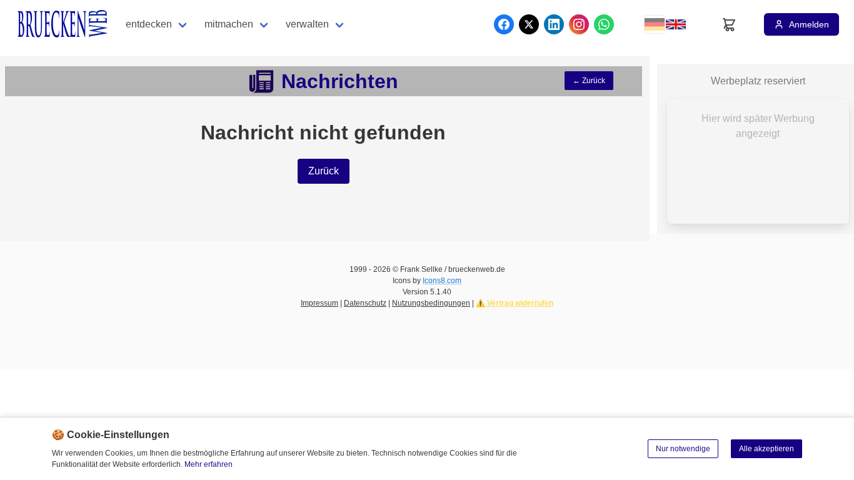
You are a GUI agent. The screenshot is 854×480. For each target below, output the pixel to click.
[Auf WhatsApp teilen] (604, 24)
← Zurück (589, 80)
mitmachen (228, 24)
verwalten (307, 24)
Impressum (319, 303)
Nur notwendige (683, 448)
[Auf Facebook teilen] (504, 24)
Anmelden (809, 24)
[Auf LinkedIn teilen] (554, 24)
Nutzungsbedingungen (431, 303)
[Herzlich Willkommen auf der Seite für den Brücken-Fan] (63, 24)
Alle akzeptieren (766, 448)
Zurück (323, 171)
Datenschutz (365, 303)
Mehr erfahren (208, 464)
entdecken (149, 24)
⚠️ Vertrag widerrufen (514, 303)
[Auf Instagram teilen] (579, 24)
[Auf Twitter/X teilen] (529, 24)
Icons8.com (442, 280)
